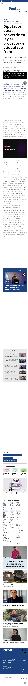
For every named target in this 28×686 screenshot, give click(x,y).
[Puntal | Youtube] (26, 12)
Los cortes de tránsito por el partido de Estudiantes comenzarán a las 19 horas (11, 361)
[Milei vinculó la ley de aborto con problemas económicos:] (18, 517)
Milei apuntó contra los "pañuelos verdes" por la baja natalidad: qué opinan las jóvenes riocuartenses (15, 625)
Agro (13, 662)
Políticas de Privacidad (8, 677)
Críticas (18, 510)
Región (9, 662)
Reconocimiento (7, 640)
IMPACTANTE (6, 582)
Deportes (5, 666)
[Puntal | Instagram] (22, 652)
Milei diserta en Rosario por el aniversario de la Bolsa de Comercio (14, 287)
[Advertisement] (16, 108)
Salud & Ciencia (14, 474)
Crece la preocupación (8, 557)
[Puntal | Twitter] (22, 12)
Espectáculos (11, 660)
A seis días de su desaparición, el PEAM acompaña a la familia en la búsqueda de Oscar (11, 355)
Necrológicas (11, 667)
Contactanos (24, 665)
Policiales (5, 668)
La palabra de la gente (8, 620)
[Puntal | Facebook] (19, 12)
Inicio (4, 660)
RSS (22, 672)
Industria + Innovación (6, 474)
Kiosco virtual (22, 667)
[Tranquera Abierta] (23, 470)
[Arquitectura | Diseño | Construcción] (15, 485)
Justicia (5, 601)
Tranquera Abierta (23, 474)
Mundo (13, 659)
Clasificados (23, 670)
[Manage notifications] (25, 683)
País (9, 665)
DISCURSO (5, 510)
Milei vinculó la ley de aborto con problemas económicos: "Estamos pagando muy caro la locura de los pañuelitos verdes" (20, 531)
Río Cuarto (4, 663)
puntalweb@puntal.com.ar (10, 682)
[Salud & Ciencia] (15, 470)
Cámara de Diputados (12, 84)
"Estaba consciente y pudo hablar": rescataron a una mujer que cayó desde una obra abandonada (11, 379)
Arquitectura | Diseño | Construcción (14, 493)
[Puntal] (7, 651)
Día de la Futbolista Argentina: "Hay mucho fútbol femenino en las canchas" (14, 643)
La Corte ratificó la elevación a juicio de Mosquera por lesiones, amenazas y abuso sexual (14, 605)
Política (5, 671)
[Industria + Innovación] (6, 470)
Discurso (12, 510)
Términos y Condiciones (7, 675)
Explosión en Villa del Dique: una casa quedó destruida (10, 372)
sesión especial (8, 458)
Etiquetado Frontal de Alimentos (12, 455)
